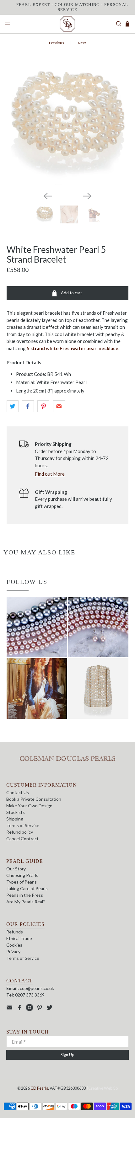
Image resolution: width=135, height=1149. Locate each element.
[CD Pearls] (67, 24)
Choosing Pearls (22, 875)
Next (82, 42)
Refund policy (19, 832)
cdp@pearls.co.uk (37, 988)
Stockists (15, 812)
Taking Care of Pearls (27, 888)
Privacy (13, 951)
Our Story (16, 868)
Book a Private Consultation (33, 799)
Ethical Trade (19, 938)
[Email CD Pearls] (9, 1009)
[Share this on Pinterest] (43, 406)
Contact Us (17, 792)
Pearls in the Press (24, 895)
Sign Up (67, 1054)
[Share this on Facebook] (28, 406)
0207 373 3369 (30, 994)
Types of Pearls (21, 881)
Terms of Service (22, 825)
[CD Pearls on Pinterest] (39, 1009)
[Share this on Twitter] (13, 406)
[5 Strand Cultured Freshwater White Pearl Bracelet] (68, 126)
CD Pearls (39, 1088)
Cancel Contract (22, 838)
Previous (56, 42)
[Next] (87, 196)
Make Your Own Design (29, 805)
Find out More (50, 474)
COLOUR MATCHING (77, 4)
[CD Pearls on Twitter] (49, 1009)
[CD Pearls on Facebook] (19, 1009)
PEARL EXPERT (33, 4)
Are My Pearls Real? (25, 901)
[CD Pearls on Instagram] (29, 1009)
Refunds (14, 931)
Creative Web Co (103, 1088)
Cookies (14, 945)
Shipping (14, 818)
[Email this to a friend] (59, 406)
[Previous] (47, 196)
